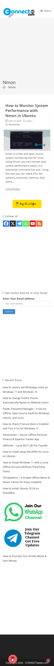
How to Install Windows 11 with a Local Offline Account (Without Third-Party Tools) (25, 467)
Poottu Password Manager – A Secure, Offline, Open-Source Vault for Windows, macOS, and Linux (26, 413)
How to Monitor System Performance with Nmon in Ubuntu (26, 110)
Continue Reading (12, 189)
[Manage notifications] (48, 660)
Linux (28, 121)
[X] (13, 224)
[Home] (4, 87)
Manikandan (14, 124)
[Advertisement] (27, 51)
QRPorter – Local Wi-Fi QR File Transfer (25, 445)
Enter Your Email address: (19, 298)
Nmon (12, 87)
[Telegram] (19, 224)
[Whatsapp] (26, 224)
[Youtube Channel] (33, 224)
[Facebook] (6, 224)
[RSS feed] (39, 224)
